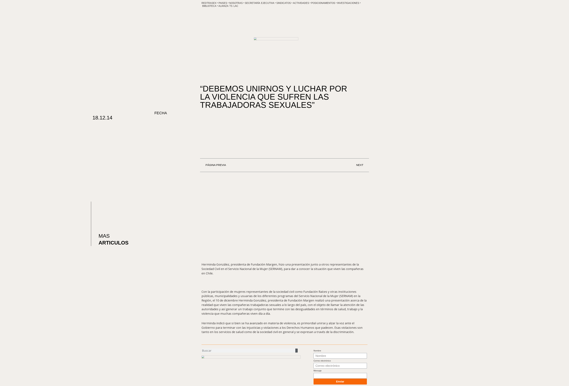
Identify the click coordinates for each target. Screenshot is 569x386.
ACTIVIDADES (301, 3)
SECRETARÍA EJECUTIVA (259, 3)
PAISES (223, 3)
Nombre (317, 350)
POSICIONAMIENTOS (323, 3)
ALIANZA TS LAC (228, 6)
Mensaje (318, 370)
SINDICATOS (283, 3)
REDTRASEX (209, 3)
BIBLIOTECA (209, 6)
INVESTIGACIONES (348, 3)
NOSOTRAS (236, 3)
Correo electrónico (322, 361)
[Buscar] (296, 351)
